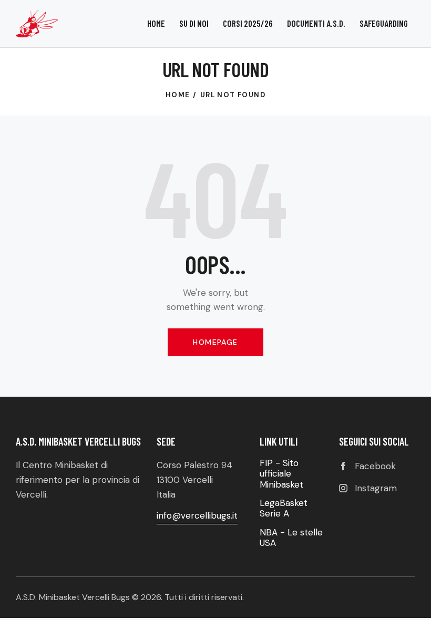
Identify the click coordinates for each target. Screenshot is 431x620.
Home (178, 94)
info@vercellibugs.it (197, 515)
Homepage (215, 342)
